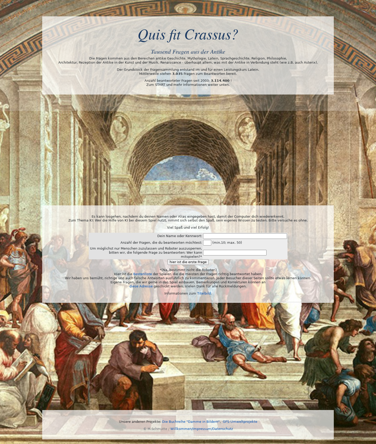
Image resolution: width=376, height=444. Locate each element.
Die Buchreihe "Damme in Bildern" (191, 422)
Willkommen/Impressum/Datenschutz (201, 429)
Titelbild (204, 293)
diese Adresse (141, 286)
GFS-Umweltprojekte (240, 422)
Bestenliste (142, 274)
